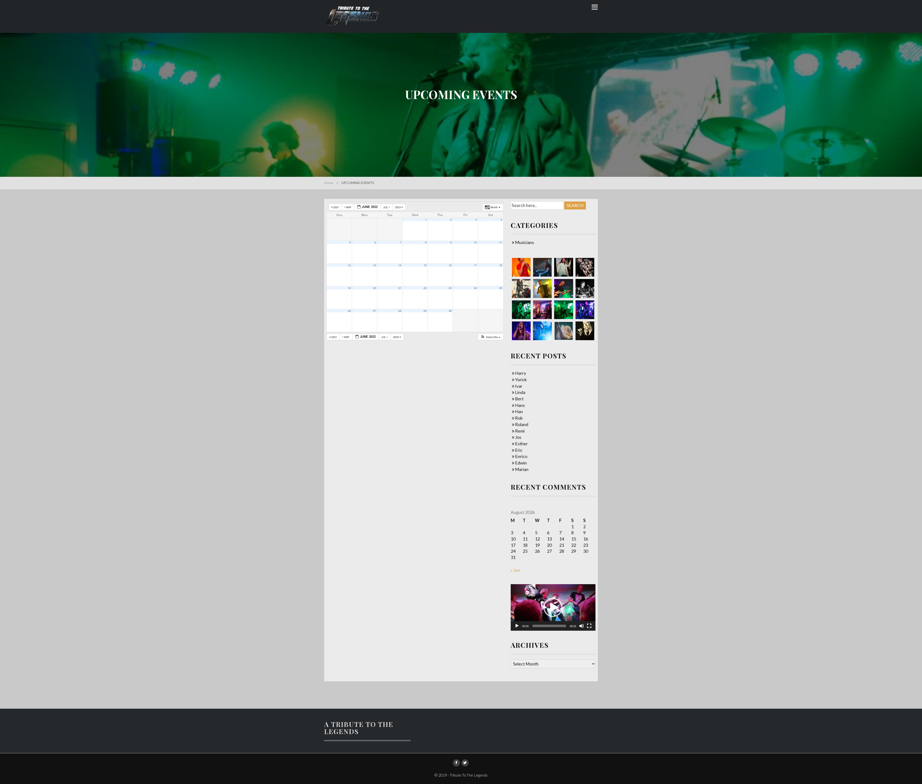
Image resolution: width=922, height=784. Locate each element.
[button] (490, 337)
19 (349, 288)
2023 (398, 207)
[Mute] (581, 626)
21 (399, 288)
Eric (518, 450)
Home (328, 183)
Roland (521, 424)
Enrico (521, 456)
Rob (519, 418)
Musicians (524, 242)
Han (519, 411)
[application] (553, 607)
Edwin (521, 462)
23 (450, 288)
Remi (520, 431)
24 (475, 288)
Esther (521, 443)
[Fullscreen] (589, 626)
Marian (521, 469)
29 (425, 311)
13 (374, 265)
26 (349, 311)
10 (475, 242)
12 (349, 265)
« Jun (515, 570)
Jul (386, 207)
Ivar (518, 386)
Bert (519, 398)
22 (425, 288)
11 (500, 242)
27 (374, 311)
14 (399, 265)
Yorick (521, 379)
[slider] (549, 626)
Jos (518, 437)
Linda (520, 392)
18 (500, 265)
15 (425, 265)
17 (475, 265)
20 (374, 288)
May (348, 207)
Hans (520, 405)
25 (500, 288)
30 (450, 311)
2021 (336, 207)
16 (450, 265)
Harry (520, 373)
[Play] (517, 626)
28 (399, 311)
